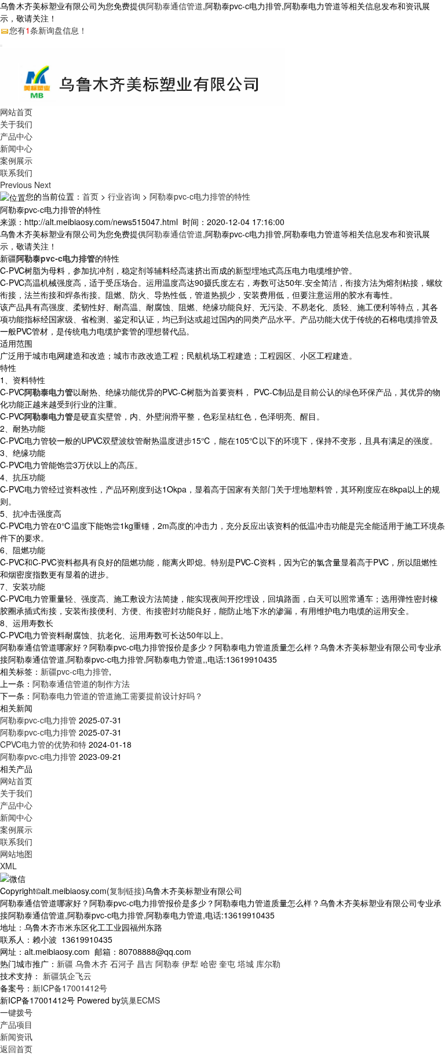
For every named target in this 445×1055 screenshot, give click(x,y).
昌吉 (145, 963)
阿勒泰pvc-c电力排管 (38, 720)
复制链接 (126, 890)
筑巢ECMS (140, 1000)
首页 (90, 196)
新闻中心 (16, 148)
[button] (17, 184)
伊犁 (190, 963)
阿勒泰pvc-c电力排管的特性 (199, 196)
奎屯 (227, 963)
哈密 (208, 963)
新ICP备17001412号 (69, 988)
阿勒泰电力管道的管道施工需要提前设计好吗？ (117, 695)
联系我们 (16, 172)
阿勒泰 (167, 963)
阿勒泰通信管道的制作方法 (81, 683)
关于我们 (16, 124)
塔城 (246, 963)
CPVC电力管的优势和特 (43, 744)
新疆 (65, 963)
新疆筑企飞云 (67, 976)
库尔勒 (268, 963)
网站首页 (16, 111)
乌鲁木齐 (91, 963)
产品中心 (16, 136)
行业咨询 (124, 196)
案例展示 (16, 160)
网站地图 (16, 853)
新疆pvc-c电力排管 (75, 671)
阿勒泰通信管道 (174, 6)
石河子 (122, 963)
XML (8, 866)
